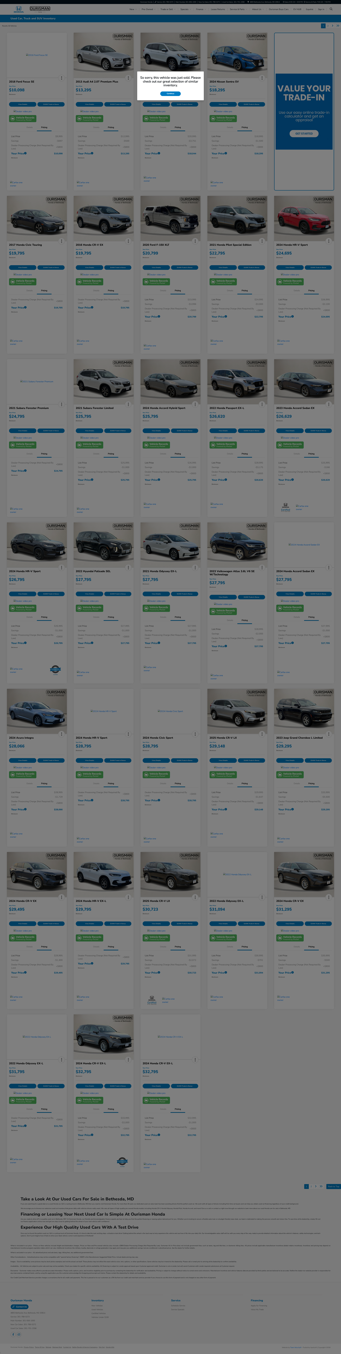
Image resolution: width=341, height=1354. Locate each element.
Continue (170, 93)
